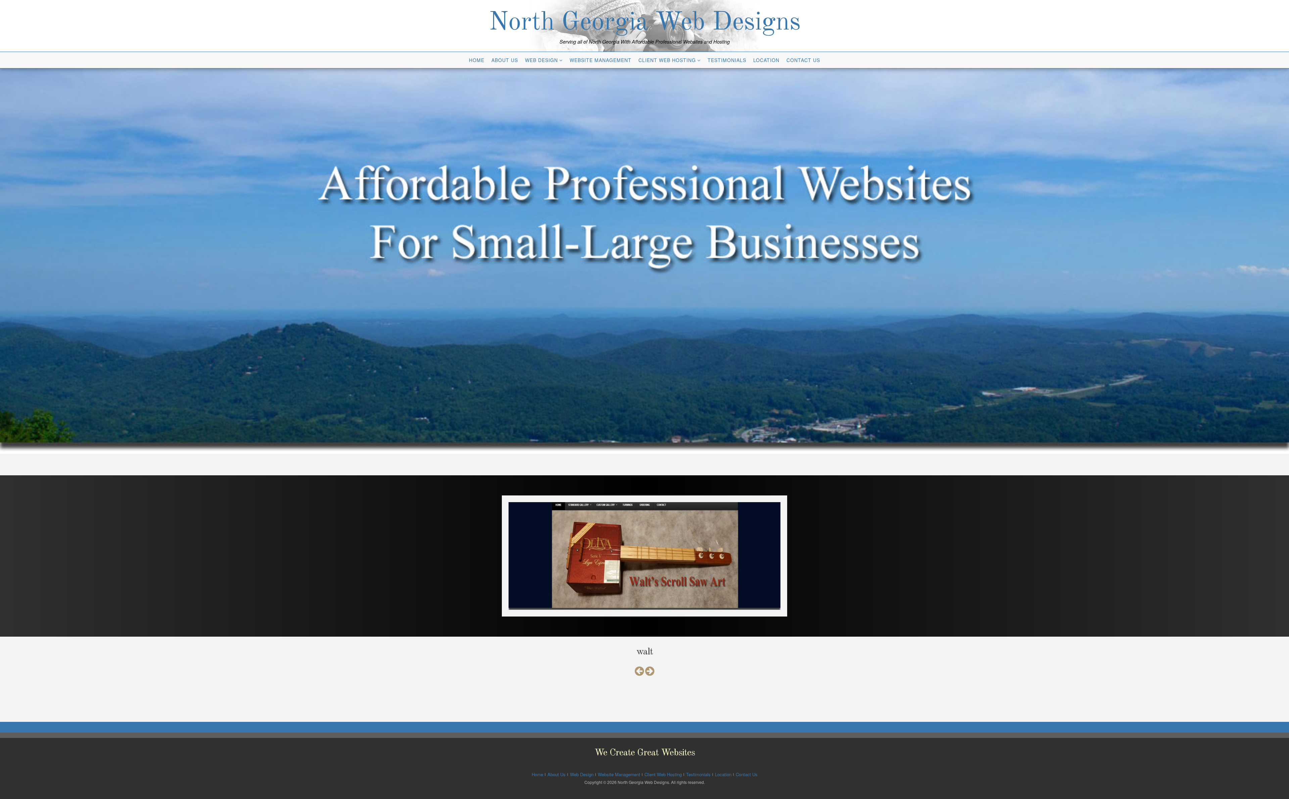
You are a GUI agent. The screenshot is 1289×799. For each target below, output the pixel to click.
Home (476, 60)
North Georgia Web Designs (645, 23)
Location (766, 60)
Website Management (600, 60)
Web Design (541, 60)
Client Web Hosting (667, 60)
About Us (504, 60)
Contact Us (803, 60)
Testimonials (727, 60)
